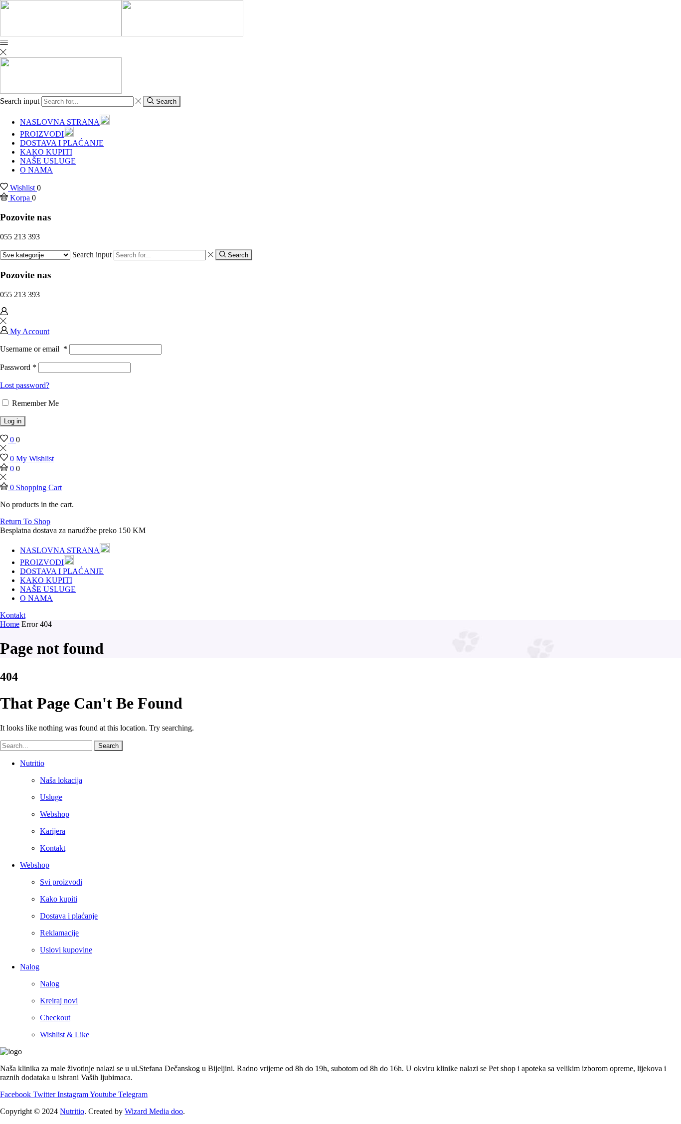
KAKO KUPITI (46, 152)
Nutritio (72, 1111)
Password (18, 367)
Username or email (33, 349)
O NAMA (36, 170)
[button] (12, 615)
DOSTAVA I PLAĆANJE (62, 143)
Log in (12, 421)
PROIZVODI (42, 134)
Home (9, 624)
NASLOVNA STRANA (60, 122)
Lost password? (24, 385)
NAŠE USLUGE (48, 161)
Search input (19, 101)
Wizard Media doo (154, 1111)
